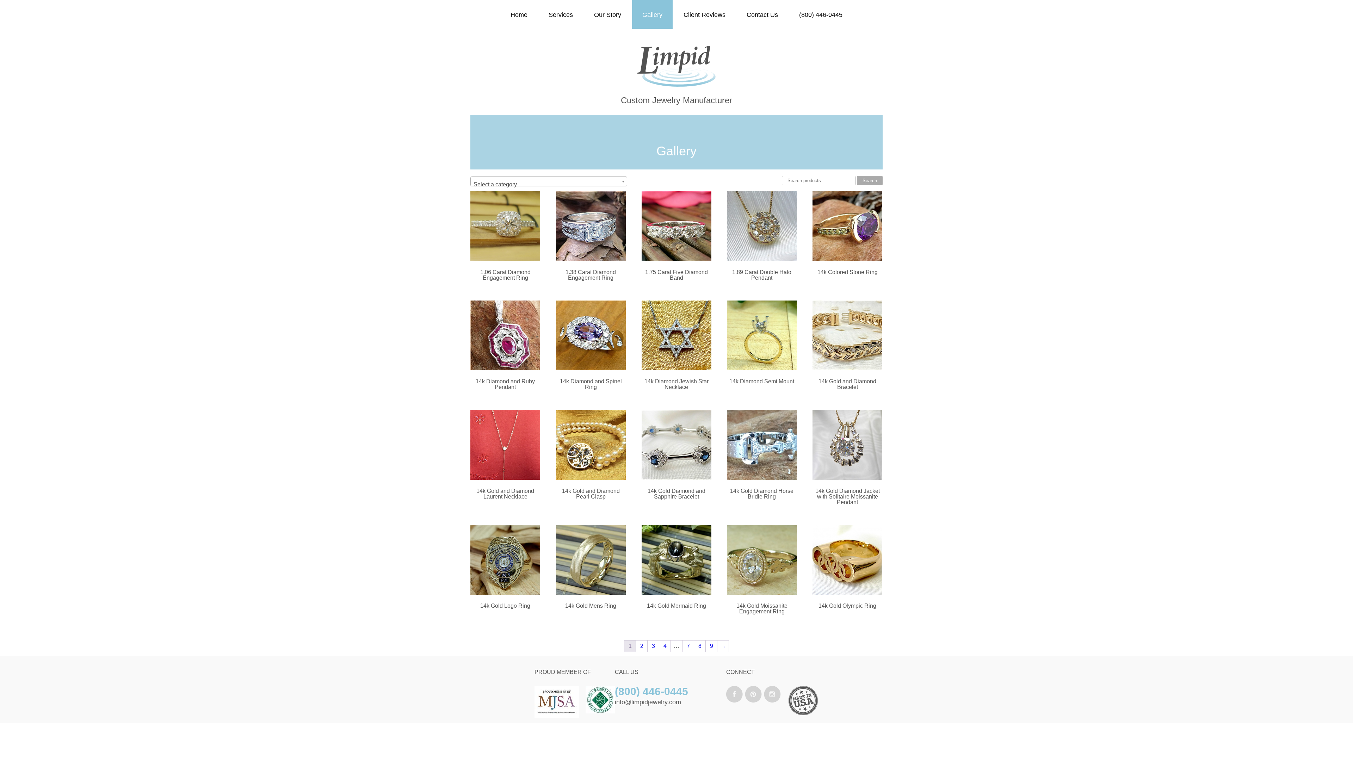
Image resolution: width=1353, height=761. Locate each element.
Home (519, 14)
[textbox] (549, 184)
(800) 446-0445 (820, 14)
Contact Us (762, 14)
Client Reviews (704, 14)
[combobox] (548, 181)
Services (561, 14)
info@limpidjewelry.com (648, 702)
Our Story (607, 14)
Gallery (652, 14)
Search (870, 180)
